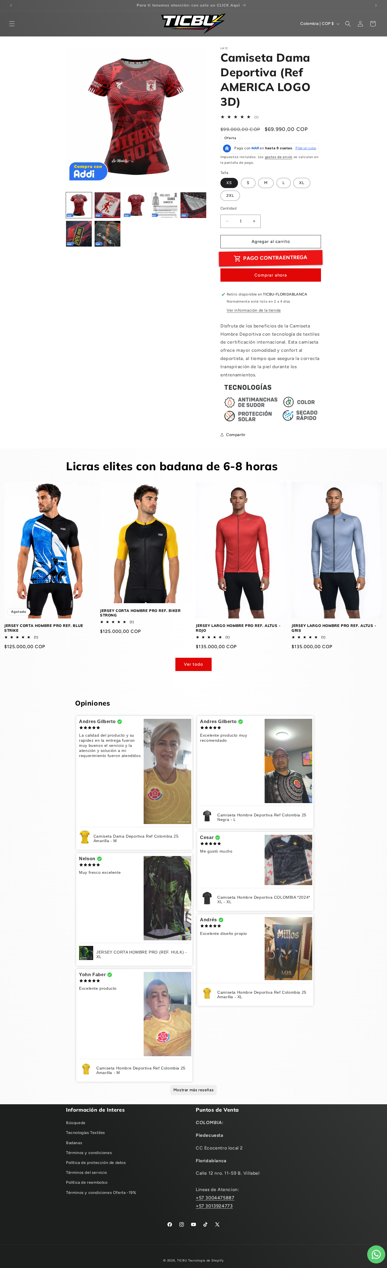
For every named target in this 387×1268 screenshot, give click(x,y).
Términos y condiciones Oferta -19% (101, 1192)
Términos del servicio (86, 1172)
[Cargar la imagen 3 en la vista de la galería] (136, 205)
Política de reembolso (87, 1182)
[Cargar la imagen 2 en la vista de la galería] (107, 205)
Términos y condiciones (89, 1152)
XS (229, 182)
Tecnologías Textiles (85, 1132)
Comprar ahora (270, 275)
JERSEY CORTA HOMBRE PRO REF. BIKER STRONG (140, 613)
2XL (230, 195)
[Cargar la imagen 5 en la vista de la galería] (193, 205)
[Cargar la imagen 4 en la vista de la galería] (165, 205)
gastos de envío (279, 157)
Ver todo (193, 664)
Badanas (74, 1142)
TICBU (182, 1260)
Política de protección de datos (96, 1162)
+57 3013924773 (214, 1206)
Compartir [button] (235, 434)
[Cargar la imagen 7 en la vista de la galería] (107, 234)
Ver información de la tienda (254, 310)
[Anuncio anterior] (11, 5)
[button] (12, 24)
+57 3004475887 (215, 1197)
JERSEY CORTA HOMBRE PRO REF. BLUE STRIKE (43, 628)
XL (301, 182)
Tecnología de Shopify (206, 1260)
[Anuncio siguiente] (376, 5)
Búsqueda (75, 1122)
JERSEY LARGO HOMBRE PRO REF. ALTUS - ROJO (238, 628)
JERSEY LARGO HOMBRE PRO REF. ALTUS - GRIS (334, 628)
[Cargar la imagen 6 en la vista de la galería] (79, 234)
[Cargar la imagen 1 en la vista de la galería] (79, 205)
